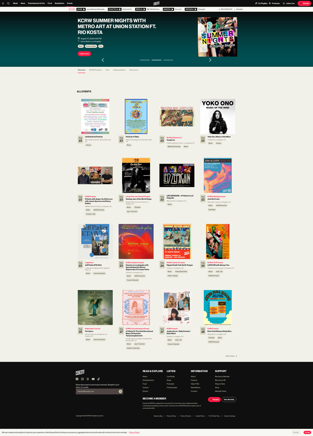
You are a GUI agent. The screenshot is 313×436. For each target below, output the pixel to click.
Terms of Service (184, 416)
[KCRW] (80, 374)
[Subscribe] (120, 391)
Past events (133, 70)
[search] (9, 3)
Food (50, 3)
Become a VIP (220, 380)
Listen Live (290, 3)
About (193, 376)
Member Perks (220, 391)
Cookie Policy (198, 416)
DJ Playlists (262, 3)
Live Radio (171, 376)
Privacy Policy (170, 416)
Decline (296, 432)
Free (100, 46)
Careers (194, 380)
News (23, 3)
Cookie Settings (229, 416)
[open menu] (3, 3)
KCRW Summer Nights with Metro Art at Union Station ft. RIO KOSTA (117, 26)
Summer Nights (91, 46)
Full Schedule (172, 387)
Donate (306, 3)
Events (70, 3)
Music (15, 3)
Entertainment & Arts (36, 3)
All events (81, 70)
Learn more (84, 54)
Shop (217, 387)
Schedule (239, 9)
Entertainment (148, 380)
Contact (194, 391)
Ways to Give (220, 384)
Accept (307, 432)
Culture (146, 387)
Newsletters (59, 3)
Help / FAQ (195, 384)
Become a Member (222, 376)
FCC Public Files (213, 416)
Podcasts (276, 3)
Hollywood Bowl (119, 70)
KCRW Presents (95, 70)
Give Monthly (229, 399)
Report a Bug (158, 416)
